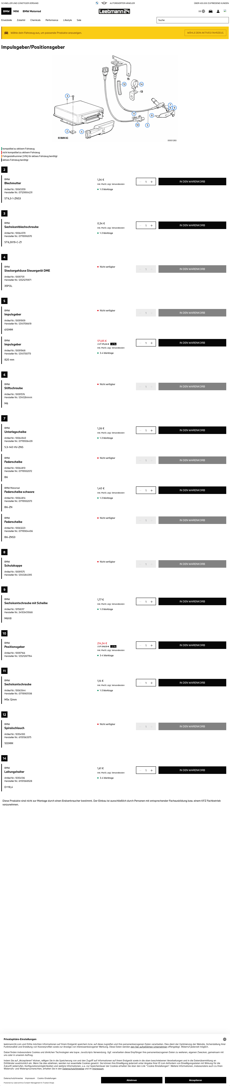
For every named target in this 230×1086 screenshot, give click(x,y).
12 (124, 84)
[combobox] (193, 20)
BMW (6, 11)
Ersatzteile (6, 20)
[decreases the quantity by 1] (141, 182)
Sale (79, 20)
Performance (52, 20)
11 (134, 113)
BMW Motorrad (32, 11)
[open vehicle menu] (210, 11)
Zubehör (21, 20)
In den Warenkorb (192, 181)
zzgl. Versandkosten (116, 184)
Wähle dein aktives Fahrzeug (205, 32)
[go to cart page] (225, 11)
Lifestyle (67, 20)
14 (141, 84)
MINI (16, 11)
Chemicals (35, 20)
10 (137, 125)
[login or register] (218, 11)
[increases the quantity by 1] (151, 182)
